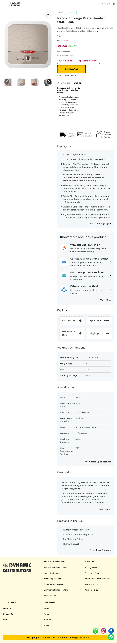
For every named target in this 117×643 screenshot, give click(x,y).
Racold (64, 40)
